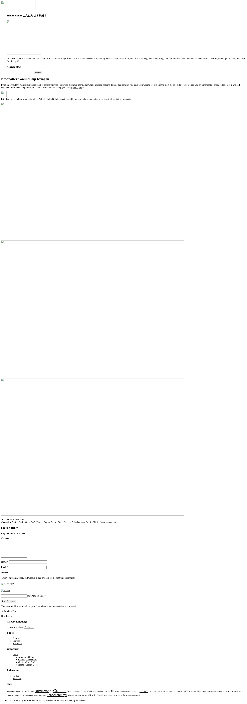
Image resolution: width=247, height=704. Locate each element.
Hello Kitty (153, 691)
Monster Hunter (210, 691)
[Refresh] (5, 590)
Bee (22, 691)
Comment (5, 538)
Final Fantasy (102, 691)
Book (25, 691)
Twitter (16, 676)
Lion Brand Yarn (183, 691)
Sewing (71, 695)
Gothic (136, 691)
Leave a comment (108, 522)
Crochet (67, 522)
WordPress (81, 700)
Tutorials (16, 638)
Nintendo (17, 695)
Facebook (17, 678)
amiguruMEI (12, 691)
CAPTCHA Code (36, 596)
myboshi (227, 691)
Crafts (14, 522)
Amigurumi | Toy (26, 657)
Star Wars (85, 695)
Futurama (123, 691)
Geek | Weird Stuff (26, 522)
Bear (18, 691)
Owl (23, 695)
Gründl (144, 691)
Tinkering (108, 695)
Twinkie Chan (119, 695)
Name (4, 562)
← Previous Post (8, 611)
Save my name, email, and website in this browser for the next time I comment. (39, 578)
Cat (51, 691)
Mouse (219, 691)
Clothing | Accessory (27, 659)
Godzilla (130, 691)
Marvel (194, 691)
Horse (160, 691)
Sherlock (77, 695)
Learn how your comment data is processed (56, 606)
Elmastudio (51, 700)
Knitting (172, 691)
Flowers (115, 691)
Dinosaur (77, 691)
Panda (27, 695)
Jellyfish (165, 691)
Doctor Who (86, 691)
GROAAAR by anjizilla (20, 700)
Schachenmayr (78, 522)
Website (4, 572)
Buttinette (42, 691)
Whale (129, 695)
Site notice (17, 643)
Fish (109, 691)
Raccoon (43, 695)
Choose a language (15, 627)
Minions (200, 691)
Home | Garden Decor (46, 522)
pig (31, 695)
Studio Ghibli (92, 522)
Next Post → (7, 616)
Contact (16, 641)
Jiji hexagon (76, 87)
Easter (93, 691)
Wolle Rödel (136, 695)
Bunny (31, 691)
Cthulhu (70, 691)
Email (4, 567)
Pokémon (36, 695)
